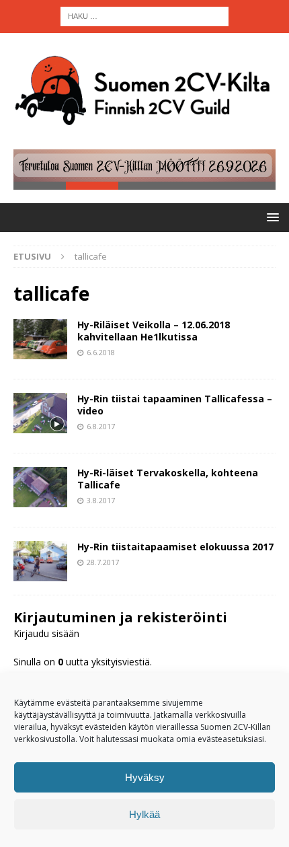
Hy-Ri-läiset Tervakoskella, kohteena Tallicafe (167, 478)
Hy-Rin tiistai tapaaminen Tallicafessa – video (174, 404)
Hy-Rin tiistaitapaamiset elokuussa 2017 (175, 546)
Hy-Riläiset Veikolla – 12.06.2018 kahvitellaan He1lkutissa (153, 330)
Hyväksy (145, 777)
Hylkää (144, 814)
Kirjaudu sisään (46, 633)
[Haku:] (144, 15)
